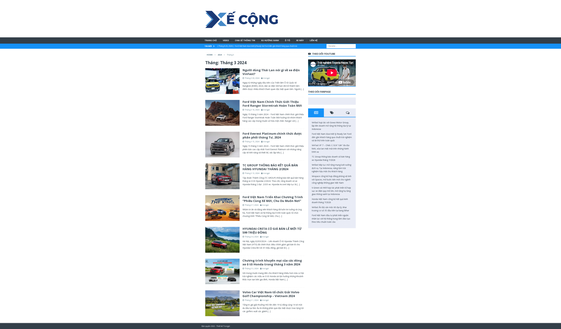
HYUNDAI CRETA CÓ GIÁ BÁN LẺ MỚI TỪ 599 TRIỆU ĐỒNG (272, 230)
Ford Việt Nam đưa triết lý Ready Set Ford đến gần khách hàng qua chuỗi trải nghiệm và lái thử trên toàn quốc (332, 137)
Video (226, 40)
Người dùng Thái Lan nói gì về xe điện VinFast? (271, 72)
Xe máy (300, 40)
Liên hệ (313, 40)
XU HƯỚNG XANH (270, 40)
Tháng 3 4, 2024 (251, 236)
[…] (302, 89)
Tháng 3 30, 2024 (252, 78)
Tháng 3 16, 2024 (252, 109)
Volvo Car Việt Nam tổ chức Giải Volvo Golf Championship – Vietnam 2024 (271, 294)
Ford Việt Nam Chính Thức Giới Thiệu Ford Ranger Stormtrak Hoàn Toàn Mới (272, 104)
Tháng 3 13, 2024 (252, 173)
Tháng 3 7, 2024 (251, 205)
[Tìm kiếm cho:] (341, 45)
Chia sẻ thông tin (245, 40)
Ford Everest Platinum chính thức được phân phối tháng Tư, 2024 (272, 135)
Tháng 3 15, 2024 (252, 141)
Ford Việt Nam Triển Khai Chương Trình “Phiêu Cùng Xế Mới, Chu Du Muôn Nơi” (273, 199)
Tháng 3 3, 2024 (251, 268)
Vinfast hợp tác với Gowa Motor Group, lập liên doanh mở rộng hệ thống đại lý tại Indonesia (331, 125)
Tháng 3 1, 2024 (251, 300)
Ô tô (287, 40)
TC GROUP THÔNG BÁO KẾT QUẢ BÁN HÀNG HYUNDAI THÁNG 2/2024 (270, 167)
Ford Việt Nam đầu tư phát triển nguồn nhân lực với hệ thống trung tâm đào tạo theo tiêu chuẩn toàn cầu (331, 218)
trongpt (266, 78)
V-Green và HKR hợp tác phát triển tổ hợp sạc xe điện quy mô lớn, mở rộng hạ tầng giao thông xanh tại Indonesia (331, 191)
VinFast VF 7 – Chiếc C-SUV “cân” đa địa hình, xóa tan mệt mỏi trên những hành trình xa (330, 148)
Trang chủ (211, 40)
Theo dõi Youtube (323, 53)
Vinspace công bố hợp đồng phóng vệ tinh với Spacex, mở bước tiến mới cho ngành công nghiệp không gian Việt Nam (331, 179)
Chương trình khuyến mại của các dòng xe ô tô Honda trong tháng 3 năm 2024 (272, 262)
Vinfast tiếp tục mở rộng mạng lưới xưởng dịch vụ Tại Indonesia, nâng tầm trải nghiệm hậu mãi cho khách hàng (331, 168)
